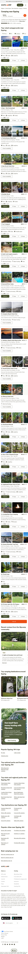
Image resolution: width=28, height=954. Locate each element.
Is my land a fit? (17, 876)
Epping (20, 8)
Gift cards (3, 874)
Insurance (16, 881)
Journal (3, 879)
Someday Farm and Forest (15, 655)
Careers (3, 881)
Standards (16, 883)
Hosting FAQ (17, 886)
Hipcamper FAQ (5, 886)
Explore (2, 8)
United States (8, 8)
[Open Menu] (25, 5)
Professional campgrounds (20, 879)
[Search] (24, 15)
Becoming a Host (18, 874)
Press (2, 883)
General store (4, 876)
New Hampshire (15, 8)
